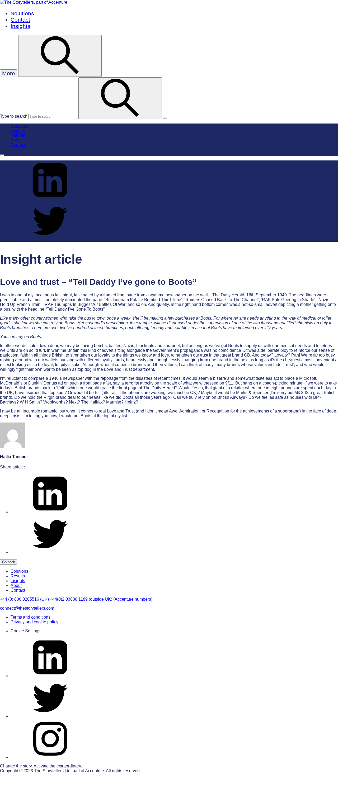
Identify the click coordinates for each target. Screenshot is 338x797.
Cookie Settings (25, 631)
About (16, 140)
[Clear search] (165, 117)
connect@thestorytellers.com (27, 608)
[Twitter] (50, 716)
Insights (20, 26)
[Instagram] (50, 757)
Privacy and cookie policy (34, 622)
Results (18, 130)
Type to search (13, 116)
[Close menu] (2, 155)
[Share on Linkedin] (50, 198)
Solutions (22, 13)
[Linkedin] (50, 675)
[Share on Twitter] (50, 239)
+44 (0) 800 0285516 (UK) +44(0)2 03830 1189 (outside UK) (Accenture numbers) (76, 599)
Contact (20, 20)
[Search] (120, 98)
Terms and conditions (30, 617)
